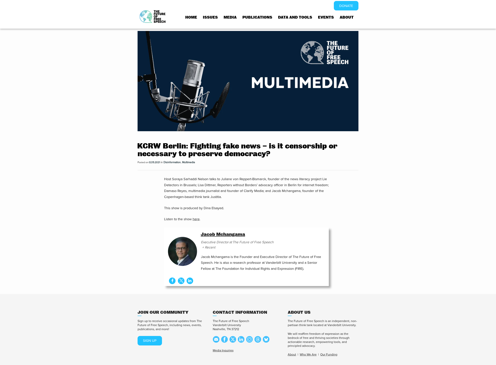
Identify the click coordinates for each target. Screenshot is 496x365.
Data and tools (295, 17)
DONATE (346, 6)
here (196, 219)
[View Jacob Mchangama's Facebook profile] (172, 281)
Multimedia (188, 162)
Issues (210, 17)
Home (191, 17)
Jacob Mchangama (223, 234)
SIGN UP (150, 340)
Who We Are (308, 354)
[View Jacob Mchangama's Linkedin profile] (190, 281)
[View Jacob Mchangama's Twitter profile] (181, 281)
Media (230, 17)
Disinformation (172, 162)
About (347, 17)
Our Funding (328, 354)
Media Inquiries (223, 350)
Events (326, 17)
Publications (257, 17)
